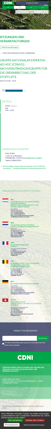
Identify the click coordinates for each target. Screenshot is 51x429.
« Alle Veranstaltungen (9, 47)
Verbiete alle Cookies (35, 420)
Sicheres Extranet (32, 3)
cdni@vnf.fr (14, 255)
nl (31, 7)
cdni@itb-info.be (16, 275)
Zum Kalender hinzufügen (14, 91)
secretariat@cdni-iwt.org (12, 395)
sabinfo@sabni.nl (16, 236)
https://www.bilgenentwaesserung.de (22, 215)
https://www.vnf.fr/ (16, 254)
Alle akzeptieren (15, 420)
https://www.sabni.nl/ (17, 235)
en (43, 7)
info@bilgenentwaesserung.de (20, 217)
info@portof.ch (15, 315)
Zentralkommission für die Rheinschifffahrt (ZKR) (23, 407)
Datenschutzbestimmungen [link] (34, 425)
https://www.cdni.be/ (17, 274)
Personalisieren (11, 425)
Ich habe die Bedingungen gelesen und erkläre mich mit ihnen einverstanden (25, 344)
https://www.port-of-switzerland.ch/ (22, 314)
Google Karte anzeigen (34, 158)
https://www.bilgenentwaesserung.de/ (22, 292)
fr (8, 7)
